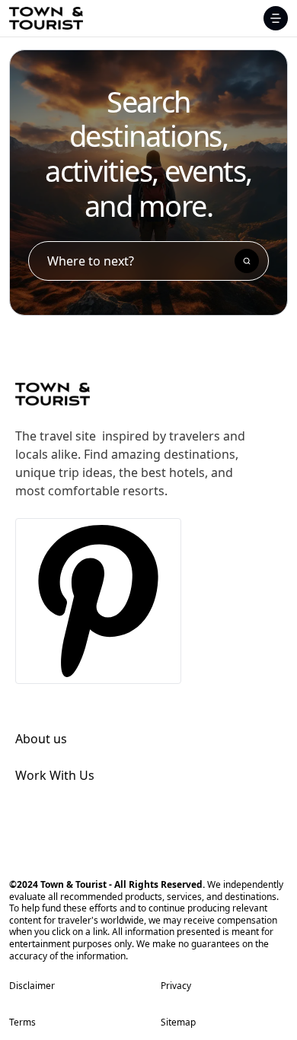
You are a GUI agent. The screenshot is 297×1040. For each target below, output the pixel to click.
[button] (275, 18)
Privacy (176, 986)
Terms (22, 1022)
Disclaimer (32, 986)
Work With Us (54, 775)
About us (41, 738)
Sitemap (178, 1022)
